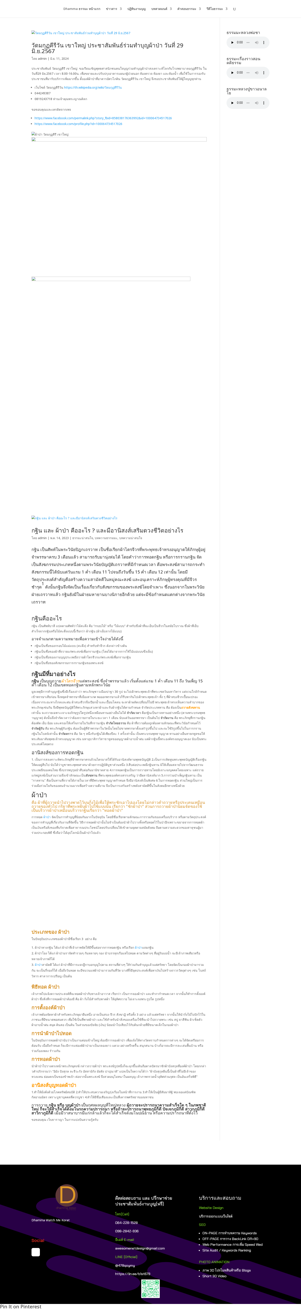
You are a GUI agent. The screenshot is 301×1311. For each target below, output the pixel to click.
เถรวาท (91, 549)
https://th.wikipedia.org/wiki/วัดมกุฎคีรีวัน (93, 87)
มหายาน (97, 594)
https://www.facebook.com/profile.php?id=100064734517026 (78, 124)
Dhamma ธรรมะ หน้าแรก (81, 9)
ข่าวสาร (111, 9)
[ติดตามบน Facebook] (36, 1252)
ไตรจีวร (132, 549)
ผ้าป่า (47, 817)
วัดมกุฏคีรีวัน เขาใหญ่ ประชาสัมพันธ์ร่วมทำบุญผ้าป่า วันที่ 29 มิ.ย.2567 (107, 48)
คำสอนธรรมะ (186, 9)
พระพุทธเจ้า (153, 549)
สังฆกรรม (47, 564)
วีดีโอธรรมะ (214, 9)
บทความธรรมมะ (106, 538)
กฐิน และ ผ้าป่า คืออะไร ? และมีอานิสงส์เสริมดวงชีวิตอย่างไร (107, 530)
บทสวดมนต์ (159, 9)
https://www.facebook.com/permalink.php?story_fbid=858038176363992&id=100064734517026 (103, 118)
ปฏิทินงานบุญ (136, 9)
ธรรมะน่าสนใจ (82, 538)
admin (42, 58)
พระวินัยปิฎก (72, 549)
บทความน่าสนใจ (130, 538)
